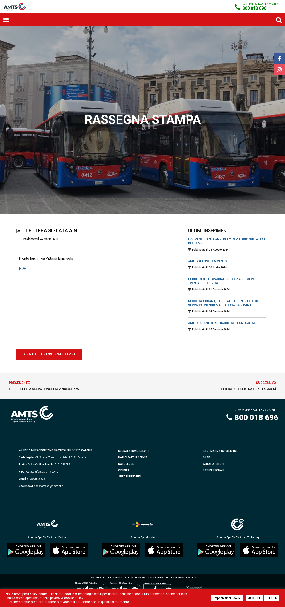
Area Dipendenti (129, 476)
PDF (22, 268)
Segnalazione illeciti (133, 451)
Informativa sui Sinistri (220, 451)
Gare (206, 457)
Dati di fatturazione (132, 457)
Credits (123, 470)
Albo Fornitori (213, 463)
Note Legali (126, 463)
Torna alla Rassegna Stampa (49, 354)
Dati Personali (213, 470)
